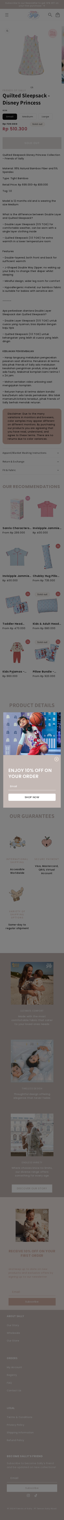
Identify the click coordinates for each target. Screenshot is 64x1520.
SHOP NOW (32, 797)
